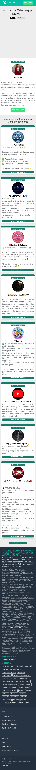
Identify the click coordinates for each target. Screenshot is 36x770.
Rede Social (7, 700)
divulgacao (21, 18)
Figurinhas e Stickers (10, 681)
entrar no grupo (18, 110)
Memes (21, 690)
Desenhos (21, 672)
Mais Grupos (18, 543)
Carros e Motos (15, 669)
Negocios (14, 694)
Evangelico (23, 678)
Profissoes (14, 697)
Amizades (6, 666)
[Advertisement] (18, 38)
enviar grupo (28, 2)
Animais (28, 666)
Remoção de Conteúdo (10, 750)
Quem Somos (7, 746)
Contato (5, 742)
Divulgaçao (7, 675)
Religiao (16, 700)
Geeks (21, 687)
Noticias (23, 694)
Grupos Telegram (9, 659)
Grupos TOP (11, 2)
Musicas (29, 690)
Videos (27, 703)
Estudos (14, 678)
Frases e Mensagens (10, 684)
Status (23, 700)
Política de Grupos (8, 720)
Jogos (27, 687)
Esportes (6, 678)
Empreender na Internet (21, 675)
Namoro (6, 694)
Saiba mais (5, 765)
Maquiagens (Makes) (10, 690)
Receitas (23, 697)
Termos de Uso (7, 716)
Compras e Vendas (9, 672)
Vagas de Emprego (9, 703)
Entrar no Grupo (18, 172)
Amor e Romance (17, 666)
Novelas (6, 697)
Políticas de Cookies (9, 724)
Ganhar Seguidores (10, 687)
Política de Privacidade (10, 728)
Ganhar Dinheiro (25, 684)
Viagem (20, 703)
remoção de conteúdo (19, 627)
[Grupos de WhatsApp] (4, 2)
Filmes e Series (25, 681)
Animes (5, 669)
